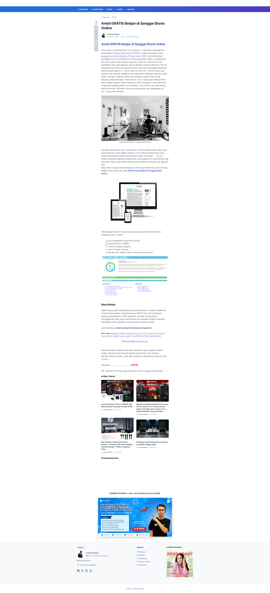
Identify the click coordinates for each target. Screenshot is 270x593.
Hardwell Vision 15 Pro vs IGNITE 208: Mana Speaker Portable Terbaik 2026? (117, 405)
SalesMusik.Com (138, 589)
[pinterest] (96, 45)
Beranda (142, 552)
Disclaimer (142, 558)
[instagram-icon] (86, 570)
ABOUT (141, 555)
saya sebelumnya (129, 150)
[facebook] (96, 27)
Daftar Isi (142, 565)
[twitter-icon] (82, 570)
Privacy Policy (144, 562)
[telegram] (96, 40)
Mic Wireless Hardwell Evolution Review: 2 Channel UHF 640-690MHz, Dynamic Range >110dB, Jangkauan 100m (117, 445)
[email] (96, 49)
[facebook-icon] (78, 570)
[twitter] (96, 32)
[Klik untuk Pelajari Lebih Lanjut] (135, 517)
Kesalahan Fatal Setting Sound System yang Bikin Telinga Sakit (152, 443)
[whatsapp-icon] (90, 570)
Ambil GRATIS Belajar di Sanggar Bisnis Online (133, 44)
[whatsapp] (96, 36)
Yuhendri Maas (92, 553)
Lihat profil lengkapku (88, 565)
